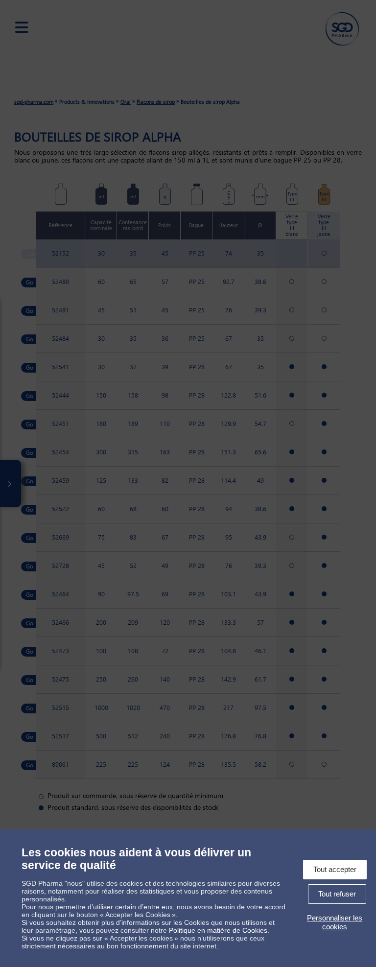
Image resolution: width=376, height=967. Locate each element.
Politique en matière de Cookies (218, 930)
